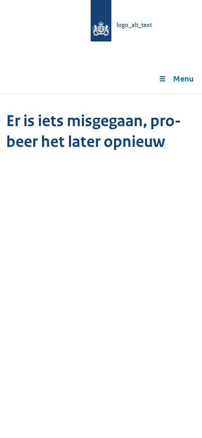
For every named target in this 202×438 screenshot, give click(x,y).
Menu (183, 79)
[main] (101, 139)
